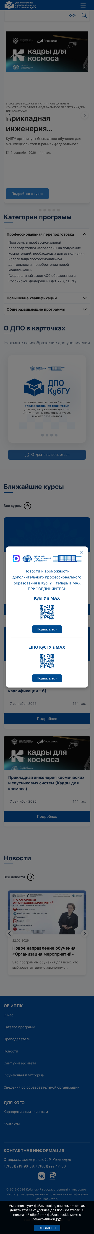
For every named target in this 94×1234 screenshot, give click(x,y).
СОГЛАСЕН (47, 1228)
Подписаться (47, 629)
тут (58, 1219)
